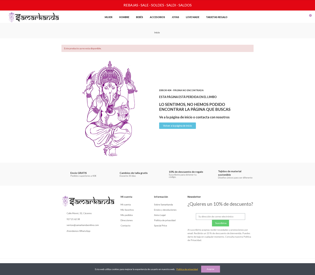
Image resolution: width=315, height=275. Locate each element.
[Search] (286, 17)
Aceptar (210, 269)
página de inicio (180, 117)
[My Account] (293, 17)
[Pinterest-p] (227, 248)
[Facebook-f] (220, 248)
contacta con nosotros (213, 117)
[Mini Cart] (306, 17)
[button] (177, 125)
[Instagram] (213, 248)
